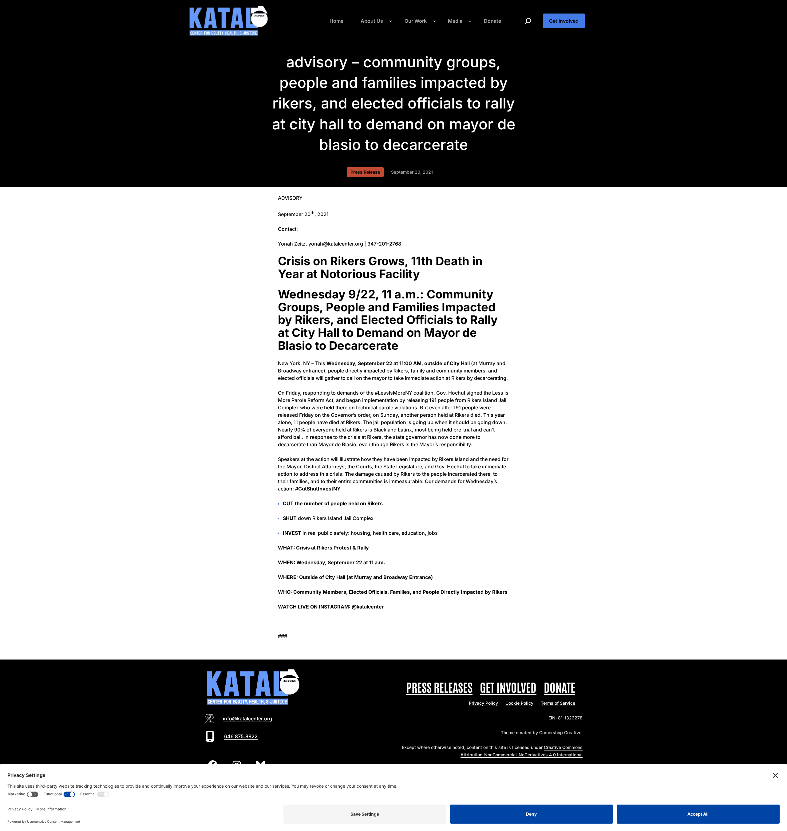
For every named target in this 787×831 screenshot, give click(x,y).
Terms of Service (558, 703)
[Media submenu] (470, 20)
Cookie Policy (519, 703)
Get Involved (564, 21)
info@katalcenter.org (247, 718)
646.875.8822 (241, 736)
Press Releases (439, 686)
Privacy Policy (483, 703)
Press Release (365, 172)
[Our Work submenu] (434, 20)
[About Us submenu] (390, 20)
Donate (559, 686)
